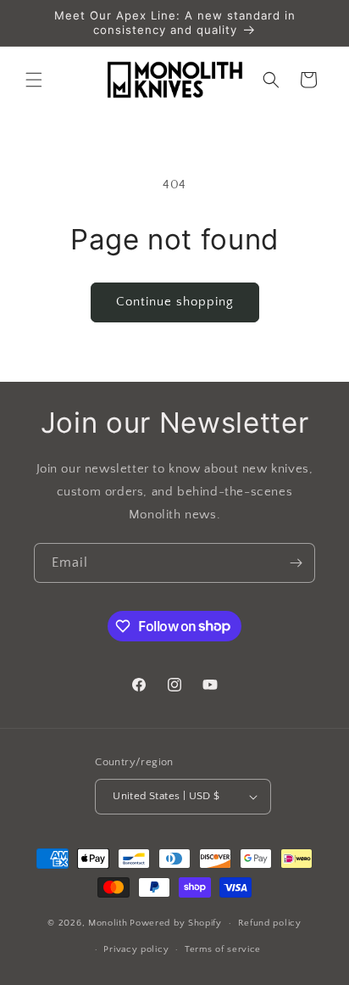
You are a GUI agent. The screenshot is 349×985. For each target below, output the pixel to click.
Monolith (108, 923)
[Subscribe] (295, 563)
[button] (34, 79)
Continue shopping (175, 301)
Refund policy (270, 923)
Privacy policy (136, 949)
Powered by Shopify (176, 923)
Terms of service (223, 949)
